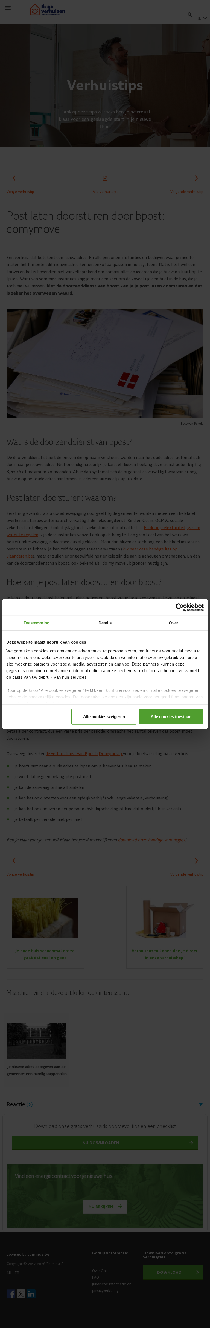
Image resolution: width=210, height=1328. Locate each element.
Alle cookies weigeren (104, 716)
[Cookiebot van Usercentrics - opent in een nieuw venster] (180, 607)
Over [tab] (173, 622)
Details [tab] (105, 622)
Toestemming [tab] (36, 622)
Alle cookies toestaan (171, 716)
